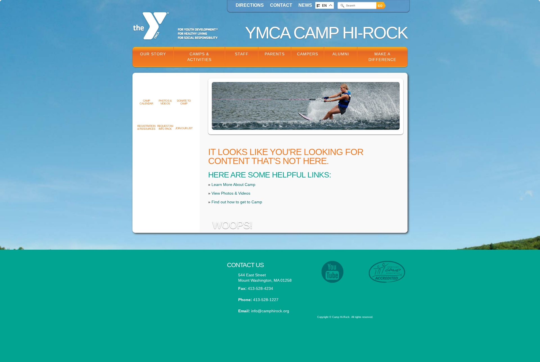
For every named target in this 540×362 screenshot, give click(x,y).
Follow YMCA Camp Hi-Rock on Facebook (175, 296)
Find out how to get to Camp (237, 202)
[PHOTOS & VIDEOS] (165, 91)
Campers (307, 54)
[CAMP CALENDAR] (146, 91)
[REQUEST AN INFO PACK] (165, 117)
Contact (281, 5)
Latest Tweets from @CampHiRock (175, 269)
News (305, 5)
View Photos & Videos (231, 193)
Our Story (153, 54)
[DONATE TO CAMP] (183, 91)
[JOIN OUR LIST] (183, 119)
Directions (250, 5)
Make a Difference (382, 57)
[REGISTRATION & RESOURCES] (146, 117)
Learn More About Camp (233, 184)
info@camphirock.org (270, 311)
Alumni (340, 54)
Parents (275, 54)
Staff (242, 54)
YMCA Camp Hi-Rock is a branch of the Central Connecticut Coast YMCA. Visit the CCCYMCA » (359, 295)
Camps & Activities (199, 57)
